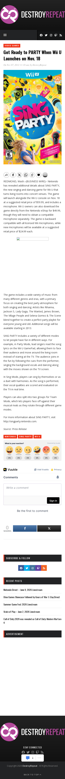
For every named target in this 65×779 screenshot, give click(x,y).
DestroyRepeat (39, 64)
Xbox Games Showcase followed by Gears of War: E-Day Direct (31, 597)
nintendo (10, 436)
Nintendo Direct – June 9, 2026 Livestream (22, 590)
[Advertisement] (32, 673)
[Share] (25, 528)
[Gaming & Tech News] (32, 23)
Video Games (12, 45)
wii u (37, 436)
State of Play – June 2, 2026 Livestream (21, 611)
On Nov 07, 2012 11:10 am (16, 64)
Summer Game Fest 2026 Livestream (20, 604)
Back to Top (32, 774)
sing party (25, 436)
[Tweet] (49, 528)
